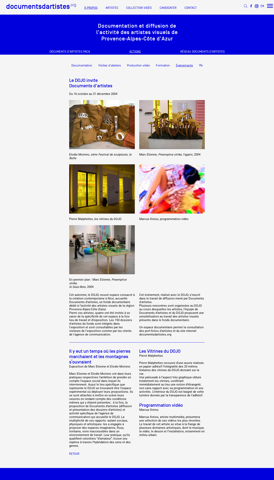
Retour (74, 453)
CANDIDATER (168, 8)
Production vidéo (138, 65)
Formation (163, 65)
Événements (184, 65)
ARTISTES (112, 8)
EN (262, 6)
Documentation (81, 65)
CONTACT (191, 8)
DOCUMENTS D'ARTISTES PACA (70, 51)
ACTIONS (135, 51)
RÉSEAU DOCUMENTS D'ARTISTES (202, 51)
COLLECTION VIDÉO (139, 8)
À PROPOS (90, 8)
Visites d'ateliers (109, 65)
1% (201, 65)
